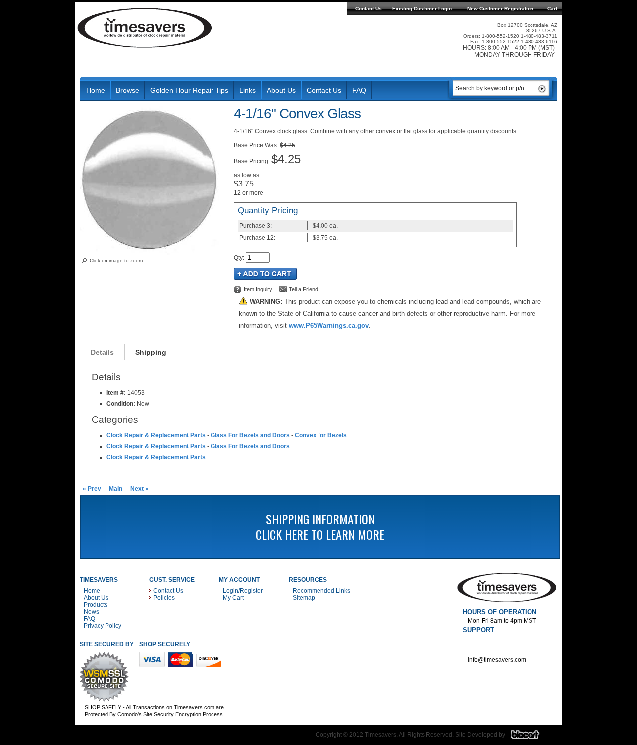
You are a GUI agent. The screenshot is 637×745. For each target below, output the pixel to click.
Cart (552, 8)
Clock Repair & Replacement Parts (156, 435)
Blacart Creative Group (531, 737)
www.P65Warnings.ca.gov (329, 325)
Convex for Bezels (321, 435)
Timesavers (144, 27)
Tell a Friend (303, 289)
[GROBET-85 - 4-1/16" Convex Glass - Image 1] (151, 253)
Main (115, 488)
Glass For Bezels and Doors (250, 435)
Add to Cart (265, 274)
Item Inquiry (258, 289)
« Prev (92, 488)
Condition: (120, 403)
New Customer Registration (500, 8)
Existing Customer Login (422, 8)
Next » (139, 488)
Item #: (116, 392)
